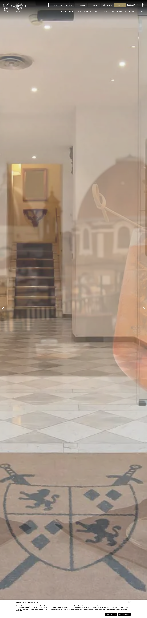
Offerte (127, 11)
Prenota (120, 5)
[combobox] (82, 5)
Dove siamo (109, 11)
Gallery (119, 11)
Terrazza (98, 11)
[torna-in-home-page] (14, 8)
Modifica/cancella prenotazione (132, 5)
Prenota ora (137, 11)
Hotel (70, 11)
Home (63, 11)
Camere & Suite (83, 11)
